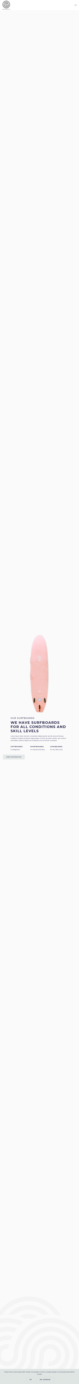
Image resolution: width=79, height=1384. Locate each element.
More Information (13, 757)
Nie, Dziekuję (45, 1379)
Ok (31, 1379)
